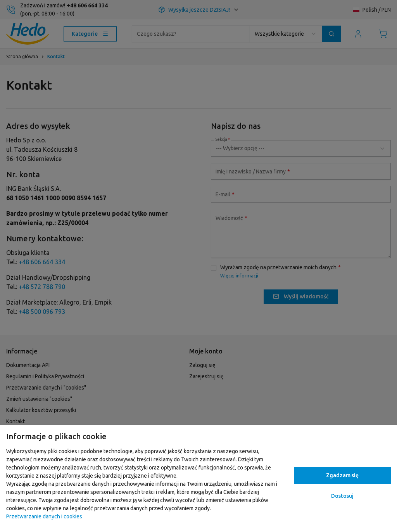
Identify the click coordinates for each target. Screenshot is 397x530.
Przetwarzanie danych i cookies (44, 516)
